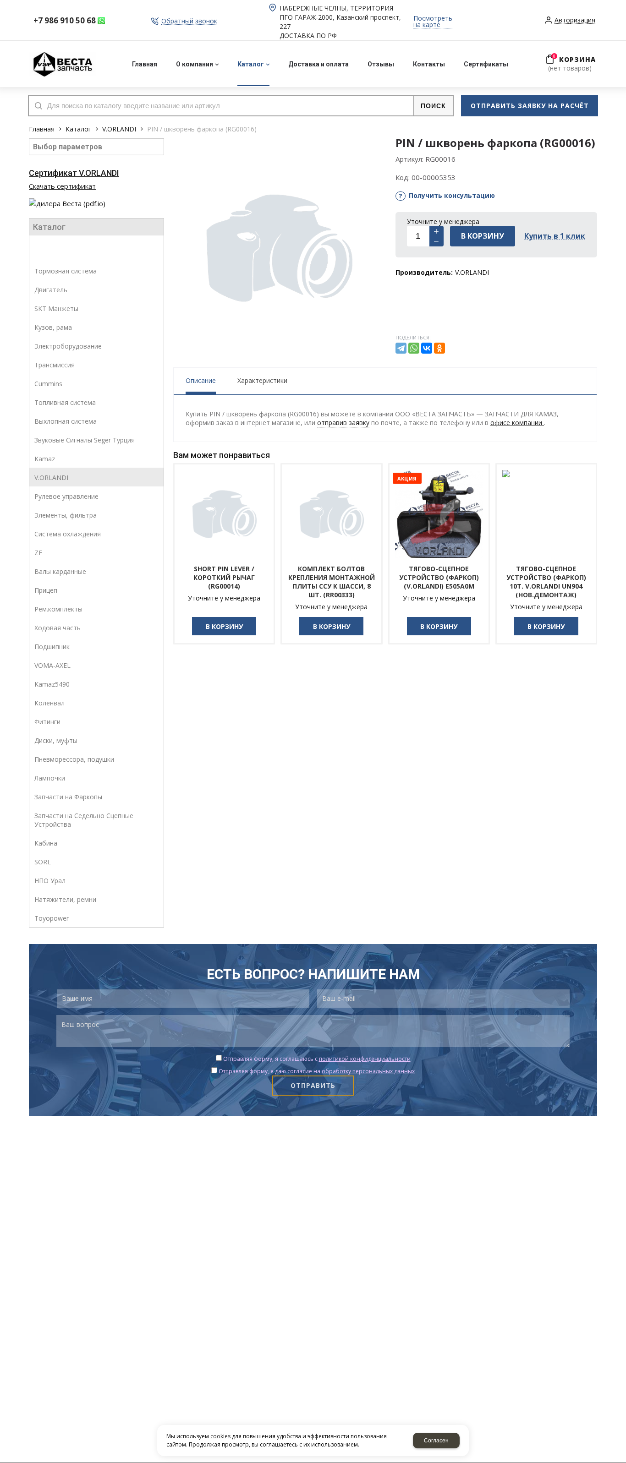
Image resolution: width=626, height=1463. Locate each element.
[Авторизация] (621, 4)
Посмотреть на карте (432, 21)
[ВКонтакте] (426, 348)
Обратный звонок (189, 21)
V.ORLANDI (119, 129)
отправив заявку (343, 422)
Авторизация (575, 20)
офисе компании (517, 422)
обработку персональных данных (368, 1071)
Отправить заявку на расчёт (530, 105)
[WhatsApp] (413, 348)
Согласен (436, 1440)
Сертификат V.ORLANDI (74, 173)
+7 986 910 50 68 (64, 20)
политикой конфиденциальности (365, 1059)
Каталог (78, 129)
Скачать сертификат (62, 186)
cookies (220, 1436)
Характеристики (262, 380)
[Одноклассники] (439, 348)
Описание (201, 380)
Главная (42, 129)
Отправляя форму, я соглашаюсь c (317, 1059)
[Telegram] (400, 348)
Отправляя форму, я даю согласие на (317, 1071)
